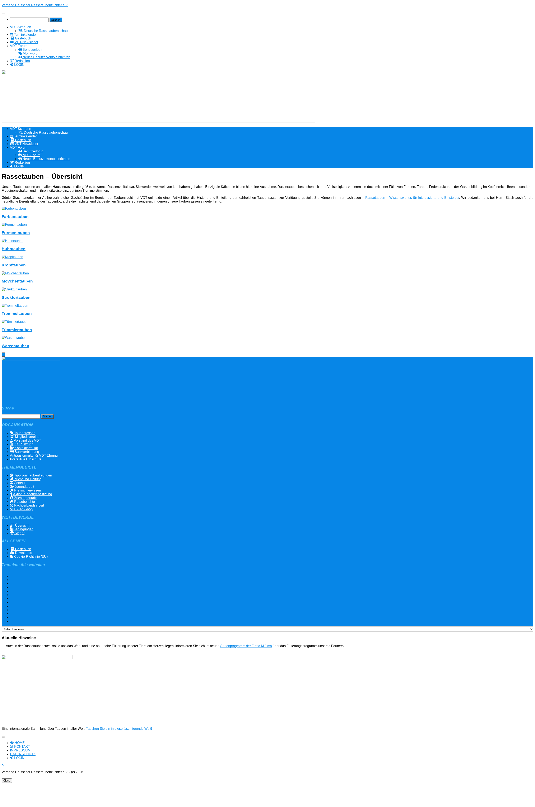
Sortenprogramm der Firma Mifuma (246, 646)
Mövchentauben (17, 281)
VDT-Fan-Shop (21, 509)
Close (6, 780)
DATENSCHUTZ (23, 754)
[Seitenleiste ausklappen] (3, 354)
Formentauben (16, 233)
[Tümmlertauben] (15, 321)
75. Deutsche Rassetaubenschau (43, 31)
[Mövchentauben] (15, 273)
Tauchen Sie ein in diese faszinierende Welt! (119, 728)
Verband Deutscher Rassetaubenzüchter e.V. (35, 5)
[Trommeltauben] (15, 305)
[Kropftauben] (12, 257)
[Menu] (3, 13)
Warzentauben (15, 346)
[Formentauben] (14, 224)
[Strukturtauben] (14, 289)
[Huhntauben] (12, 241)
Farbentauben (15, 216)
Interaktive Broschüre (25, 459)
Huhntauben (13, 249)
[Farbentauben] (14, 208)
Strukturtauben (16, 297)
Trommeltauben (17, 313)
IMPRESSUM (20, 750)
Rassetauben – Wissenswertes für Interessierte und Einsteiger (412, 197)
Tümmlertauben (17, 330)
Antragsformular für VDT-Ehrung (34, 455)
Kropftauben (14, 265)
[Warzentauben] (14, 338)
